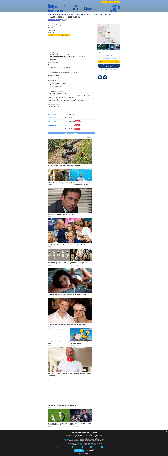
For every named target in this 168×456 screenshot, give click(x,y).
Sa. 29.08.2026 (52, 118)
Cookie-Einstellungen (81, 444)
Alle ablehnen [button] (90, 450)
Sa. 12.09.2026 (52, 125)
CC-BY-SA (118, 42)
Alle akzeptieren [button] (78, 450)
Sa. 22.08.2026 (52, 114)
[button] (84, 453)
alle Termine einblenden (72, 133)
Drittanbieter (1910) (68, 439)
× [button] (166, 431)
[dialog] (84, 443)
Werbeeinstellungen (78, 443)
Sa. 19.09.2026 (52, 129)
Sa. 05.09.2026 (52, 121)
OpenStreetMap (108, 42)
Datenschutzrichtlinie (94, 444)
